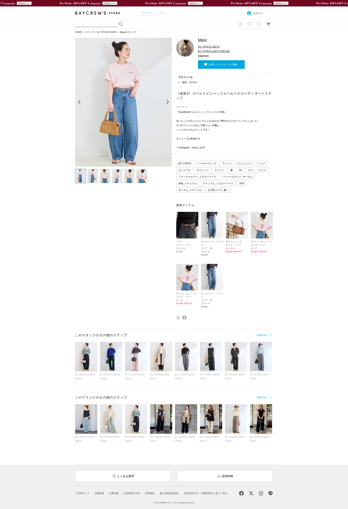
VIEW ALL (262, 335)
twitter (178, 318)
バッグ (261, 163)
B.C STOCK (184, 163)
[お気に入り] (249, 24)
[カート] (268, 24)
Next (167, 102)
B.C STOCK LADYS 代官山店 (214, 51)
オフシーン (203, 170)
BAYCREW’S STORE (100, 13)
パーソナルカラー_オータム (237, 176)
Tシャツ (227, 163)
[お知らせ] (259, 24)
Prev (79, 102)
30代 (241, 183)
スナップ (89, 32)
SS (240, 170)
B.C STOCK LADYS (107, 32)
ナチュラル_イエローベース (218, 183)
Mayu (202, 40)
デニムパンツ (244, 163)
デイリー (219, 170)
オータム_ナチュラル (190, 190)
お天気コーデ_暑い (218, 190)
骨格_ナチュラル (187, 183)
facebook (184, 318)
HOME (78, 32)
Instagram (203, 55)
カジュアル (184, 170)
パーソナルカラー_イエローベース (197, 176)
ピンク (262, 170)
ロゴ (250, 170)
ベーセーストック (207, 163)
